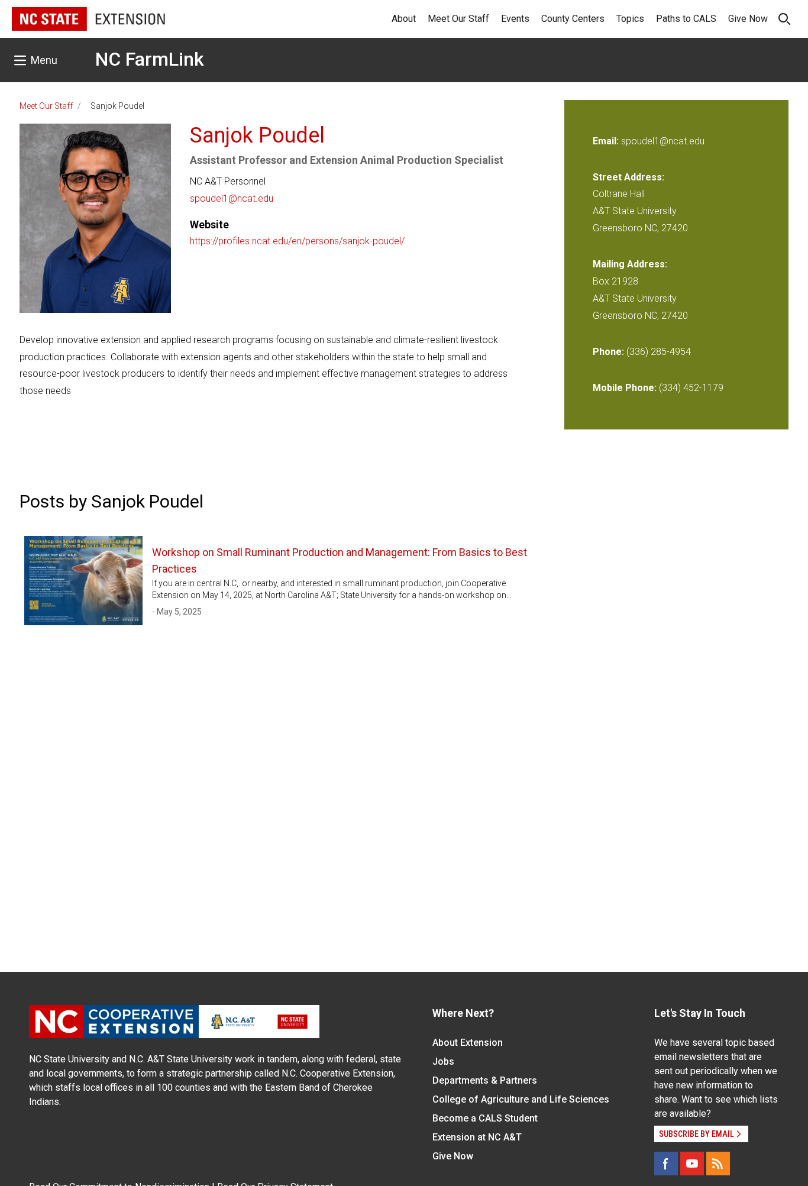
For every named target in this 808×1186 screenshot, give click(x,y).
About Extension (467, 1042)
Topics (630, 18)
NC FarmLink (149, 59)
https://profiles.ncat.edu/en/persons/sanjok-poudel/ (297, 241)
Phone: (608, 351)
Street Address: (628, 177)
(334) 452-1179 (691, 387)
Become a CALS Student (485, 1118)
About (404, 18)
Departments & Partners (484, 1080)
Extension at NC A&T (477, 1137)
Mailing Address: (630, 264)
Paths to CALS (686, 18)
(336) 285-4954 (658, 351)
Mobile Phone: (625, 387)
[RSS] (718, 1163)
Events (515, 18)
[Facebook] (666, 1163)
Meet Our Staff (458, 18)
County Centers (573, 18)
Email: (607, 141)
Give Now (748, 18)
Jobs (443, 1061)
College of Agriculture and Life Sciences (520, 1099)
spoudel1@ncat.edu (231, 198)
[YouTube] (692, 1163)
